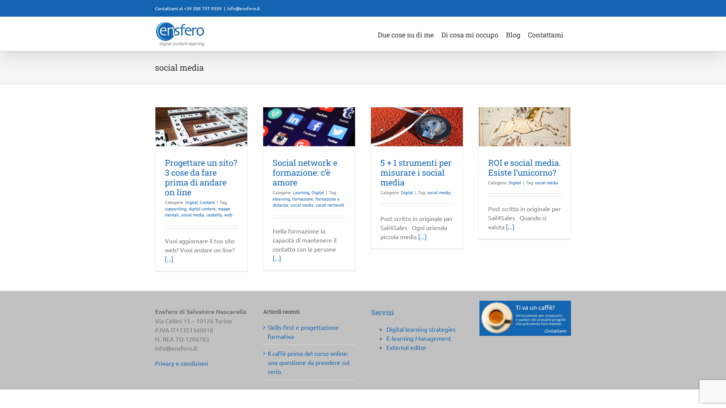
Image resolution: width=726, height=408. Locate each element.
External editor (406, 347)
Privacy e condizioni (181, 363)
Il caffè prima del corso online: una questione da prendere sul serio (308, 362)
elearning (281, 199)
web (228, 215)
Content (207, 202)
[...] (169, 259)
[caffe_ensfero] (525, 304)
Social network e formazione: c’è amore (305, 172)
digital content (202, 209)
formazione (302, 199)
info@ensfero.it (243, 8)
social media (192, 215)
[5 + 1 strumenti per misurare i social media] (417, 126)
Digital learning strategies (421, 329)
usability (214, 215)
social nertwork (330, 205)
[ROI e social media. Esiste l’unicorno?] (525, 126)
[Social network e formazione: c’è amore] (309, 126)
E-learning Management (418, 338)
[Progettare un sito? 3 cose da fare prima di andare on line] (201, 126)
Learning (301, 192)
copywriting (175, 209)
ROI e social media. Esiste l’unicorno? (524, 167)
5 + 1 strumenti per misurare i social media (415, 172)
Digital (191, 202)
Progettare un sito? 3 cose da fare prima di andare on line (201, 177)
